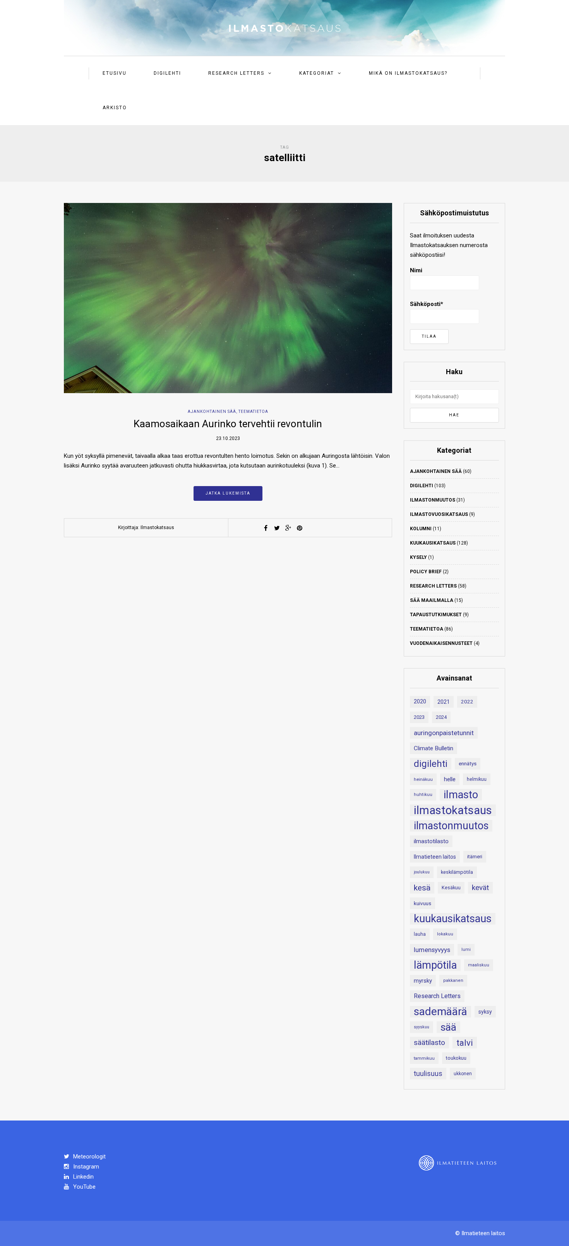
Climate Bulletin (433, 748)
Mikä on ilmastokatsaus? (408, 73)
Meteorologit (89, 1156)
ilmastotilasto (431, 841)
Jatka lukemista (228, 493)
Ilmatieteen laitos (435, 857)
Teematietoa (253, 411)
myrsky (423, 980)
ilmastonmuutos (451, 826)
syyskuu (421, 1026)
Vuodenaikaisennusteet (441, 643)
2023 (419, 717)
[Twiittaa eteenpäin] (277, 528)
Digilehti (167, 73)
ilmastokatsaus (453, 810)
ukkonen (463, 1073)
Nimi (416, 270)
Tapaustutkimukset (436, 614)
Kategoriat (316, 73)
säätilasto (429, 1042)
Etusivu (115, 73)
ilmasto (461, 795)
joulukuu (422, 872)
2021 (443, 702)
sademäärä (440, 1011)
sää (448, 1027)
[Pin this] (299, 528)
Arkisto (115, 107)
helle (450, 779)
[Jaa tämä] (266, 528)
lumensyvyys (432, 950)
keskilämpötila (457, 872)
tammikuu (424, 1058)
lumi (466, 949)
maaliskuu (478, 965)
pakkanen (453, 980)
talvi (464, 1043)
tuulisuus (428, 1074)
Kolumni (421, 528)
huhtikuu (423, 794)
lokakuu (445, 934)
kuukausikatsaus (453, 919)
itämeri (474, 856)
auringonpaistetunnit (444, 733)
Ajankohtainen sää (212, 411)
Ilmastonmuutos (432, 500)
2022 (467, 702)
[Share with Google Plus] (288, 528)
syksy (485, 1012)
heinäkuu (423, 779)
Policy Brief (426, 571)
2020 (420, 701)
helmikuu (477, 779)
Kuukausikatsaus (433, 543)
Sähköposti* (426, 304)
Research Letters (236, 73)
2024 (441, 717)
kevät (480, 887)
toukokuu (456, 1058)
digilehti (430, 763)
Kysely (418, 557)
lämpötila (435, 965)
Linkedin (83, 1176)
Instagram (85, 1166)
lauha (420, 934)
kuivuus (422, 903)
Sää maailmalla (431, 600)
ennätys (467, 764)
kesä (422, 887)
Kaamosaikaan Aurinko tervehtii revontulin (228, 424)
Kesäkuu (451, 887)
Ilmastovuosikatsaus (439, 514)
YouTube (84, 1186)
